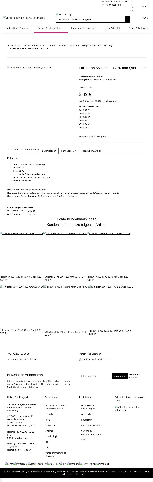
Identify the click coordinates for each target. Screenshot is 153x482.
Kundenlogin (51, 436)
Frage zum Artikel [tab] (92, 150)
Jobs (47, 441)
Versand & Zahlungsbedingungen (92, 432)
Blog (47, 419)
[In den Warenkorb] (9, 64)
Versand (113, 101)
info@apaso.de (113, 4)
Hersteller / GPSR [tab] (69, 150)
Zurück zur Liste (14, 45)
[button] (137, 6)
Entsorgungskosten (90, 425)
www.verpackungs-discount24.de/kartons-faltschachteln (94, 193)
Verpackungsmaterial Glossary (56, 454)
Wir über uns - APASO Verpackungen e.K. (56, 407)
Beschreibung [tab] (49, 150)
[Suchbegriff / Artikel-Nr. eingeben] (127, 19)
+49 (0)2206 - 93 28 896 (117, 1)
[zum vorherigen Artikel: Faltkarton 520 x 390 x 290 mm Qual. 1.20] (9, 54)
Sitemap (49, 430)
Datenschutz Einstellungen (88, 407)
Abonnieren (120, 376)
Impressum (87, 419)
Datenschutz (87, 414)
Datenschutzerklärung (59, 380)
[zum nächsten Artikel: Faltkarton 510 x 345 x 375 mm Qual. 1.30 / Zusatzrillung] (15, 54)
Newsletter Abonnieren (134, 376)
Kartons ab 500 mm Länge (103, 79)
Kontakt (49, 414)
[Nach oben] (1, 480)
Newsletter (50, 425)
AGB (83, 439)
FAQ (47, 447)
